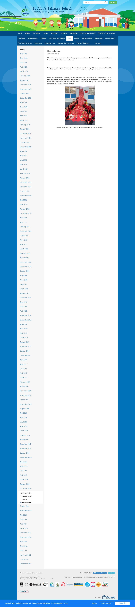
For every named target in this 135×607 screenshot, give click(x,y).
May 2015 (23, 471)
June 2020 (23, 280)
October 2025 (24, 93)
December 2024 (25, 133)
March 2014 (24, 528)
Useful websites (87, 38)
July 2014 (23, 515)
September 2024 (26, 147)
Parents (45, 33)
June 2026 (23, 58)
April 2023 (23, 204)
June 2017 (23, 364)
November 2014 (25, 493)
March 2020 (24, 289)
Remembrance (26, 502)
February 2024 (25, 173)
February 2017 (25, 382)
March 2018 (24, 337)
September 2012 (26, 564)
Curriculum (54, 33)
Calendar (43, 38)
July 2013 (23, 541)
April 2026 (23, 67)
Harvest (24, 499)
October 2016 (24, 400)
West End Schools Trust (87, 33)
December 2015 (25, 444)
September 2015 (26, 457)
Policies (76, 38)
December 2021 (25, 231)
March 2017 (24, 377)
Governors (63, 33)
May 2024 (23, 160)
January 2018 (24, 342)
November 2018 (25, 315)
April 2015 (23, 475)
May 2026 (23, 62)
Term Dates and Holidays (57, 38)
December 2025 (25, 85)
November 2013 (25, 537)
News (69, 38)
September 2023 (26, 195)
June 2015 (23, 466)
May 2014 (23, 519)
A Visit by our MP (27, 496)
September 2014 (26, 510)
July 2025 (23, 102)
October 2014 (24, 506)
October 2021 (24, 235)
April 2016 (23, 426)
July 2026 (23, 54)
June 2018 (23, 329)
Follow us (112, 573)
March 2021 (24, 249)
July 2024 (23, 151)
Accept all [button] (122, 603)
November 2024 (25, 138)
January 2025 (24, 129)
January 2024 (24, 178)
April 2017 (23, 373)
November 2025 (25, 89)
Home (20, 33)
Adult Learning (110, 38)
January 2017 (24, 386)
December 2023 (25, 182)
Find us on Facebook (100, 573)
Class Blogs (73, 33)
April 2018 (23, 333)
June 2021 (23, 240)
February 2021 (25, 253)
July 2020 (23, 275)
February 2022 (25, 227)
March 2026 (24, 71)
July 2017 (23, 360)
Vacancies (21, 38)
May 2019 (23, 306)
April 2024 (23, 164)
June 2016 (23, 417)
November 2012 (25, 555)
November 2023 (25, 187)
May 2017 (23, 369)
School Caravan (50, 43)
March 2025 (24, 120)
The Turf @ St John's (25, 43)
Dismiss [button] (94, 603)
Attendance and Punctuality (106, 33)
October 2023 (24, 191)
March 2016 (24, 431)
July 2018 (23, 324)
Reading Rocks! (33, 38)
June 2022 (23, 222)
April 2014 (23, 524)
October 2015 (24, 453)
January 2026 (24, 80)
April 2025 (23, 116)
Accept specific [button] (106, 603)
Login (114, 2)
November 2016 (25, 395)
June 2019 (23, 302)
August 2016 (24, 409)
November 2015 (25, 448)
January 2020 (24, 293)
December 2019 (25, 298)
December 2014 (25, 488)
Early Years (38, 43)
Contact (27, 33)
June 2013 (23, 546)
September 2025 (26, 98)
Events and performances (66, 43)
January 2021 (24, 258)
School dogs (98, 38)
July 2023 (23, 200)
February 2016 (25, 435)
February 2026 (25, 76)
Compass (98, 43)
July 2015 (23, 462)
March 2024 (24, 169)
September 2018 (26, 320)
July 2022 (23, 218)
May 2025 (23, 111)
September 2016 (26, 404)
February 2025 (25, 125)
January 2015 (24, 484)
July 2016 (23, 413)
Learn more (63, 603)
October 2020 (24, 271)
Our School (36, 33)
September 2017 (26, 355)
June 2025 (23, 107)
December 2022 (25, 213)
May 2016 (23, 422)
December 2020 (25, 262)
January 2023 (24, 209)
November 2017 (25, 346)
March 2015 (24, 479)
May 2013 (23, 550)
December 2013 (25, 533)
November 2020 (25, 267)
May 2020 (23, 284)
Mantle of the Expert (83, 43)
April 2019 (23, 311)
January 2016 (24, 439)
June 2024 (23, 156)
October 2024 (24, 142)
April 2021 (23, 244)
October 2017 (24, 351)
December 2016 (25, 391)
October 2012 (24, 559)
